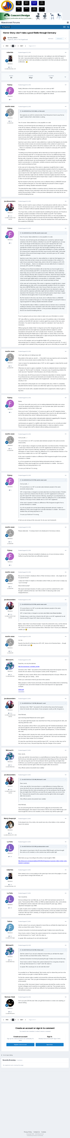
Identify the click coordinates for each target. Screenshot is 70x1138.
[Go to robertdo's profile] (10, 58)
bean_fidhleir (13, 37)
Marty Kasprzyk (10, 818)
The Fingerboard (23, 39)
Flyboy (9, 85)
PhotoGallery (34, 9)
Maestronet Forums (10, 22)
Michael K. (10, 660)
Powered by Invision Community (35, 1135)
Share (51, 38)
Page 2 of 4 (32, 46)
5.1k (11, 936)
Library (26, 8)
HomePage (18, 2)
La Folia (10, 842)
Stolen (18, 8)
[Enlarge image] (27, 62)
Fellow (9, 921)
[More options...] (65, 52)
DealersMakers (26, 2)
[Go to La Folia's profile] (10, 848)
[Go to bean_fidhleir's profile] (5, 38)
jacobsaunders (9, 201)
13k (11, 121)
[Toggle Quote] (21, 111)
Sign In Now (50, 1044)
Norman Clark (10, 997)
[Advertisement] (8, 1098)
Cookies (43, 1132)
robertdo (10, 52)
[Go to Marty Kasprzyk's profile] (10, 824)
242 (11, 1011)
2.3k (10, 856)
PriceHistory (41, 2)
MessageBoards (34, 2)
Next (21, 46)
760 (11, 674)
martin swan (10, 106)
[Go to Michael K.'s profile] (10, 666)
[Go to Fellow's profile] (10, 927)
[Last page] (25, 46)
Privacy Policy (28, 1132)
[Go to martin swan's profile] (10, 112)
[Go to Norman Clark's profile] (10, 1003)
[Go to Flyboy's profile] (10, 91)
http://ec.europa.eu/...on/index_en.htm (28, 666)
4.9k (10, 833)
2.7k (10, 67)
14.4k (10, 216)
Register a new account (20, 1044)
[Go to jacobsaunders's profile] (10, 207)
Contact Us (37, 1132)
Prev (7, 46)
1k (10, 99)
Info (42, 8)
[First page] (3, 46)
